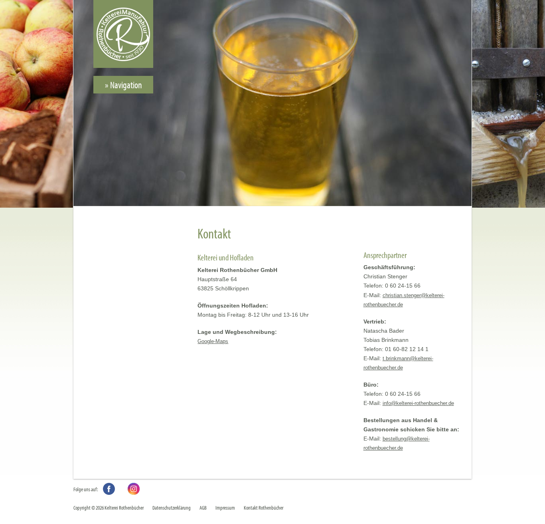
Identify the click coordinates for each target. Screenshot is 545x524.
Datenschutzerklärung (171, 507)
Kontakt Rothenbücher (263, 507)
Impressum (225, 507)
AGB (203, 507)
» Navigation (123, 85)
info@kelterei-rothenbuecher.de (418, 403)
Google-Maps (212, 341)
